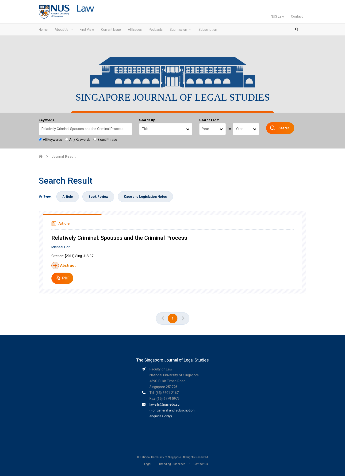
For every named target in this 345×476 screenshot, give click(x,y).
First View (87, 29)
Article (67, 196)
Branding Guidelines (172, 464)
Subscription (208, 29)
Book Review (98, 196)
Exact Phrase (107, 139)
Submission (178, 29)
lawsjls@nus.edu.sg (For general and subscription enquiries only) (172, 410)
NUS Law (277, 16)
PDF (65, 278)
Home (43, 29)
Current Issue (111, 29)
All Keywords (52, 139)
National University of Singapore (160, 457)
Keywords (46, 120)
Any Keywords (79, 139)
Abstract (68, 265)
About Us (61, 29)
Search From (209, 120)
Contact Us (200, 464)
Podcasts (156, 29)
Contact (297, 16)
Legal (147, 464)
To (229, 128)
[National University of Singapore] (54, 11)
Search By (147, 120)
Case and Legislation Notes (145, 196)
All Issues (135, 29)
